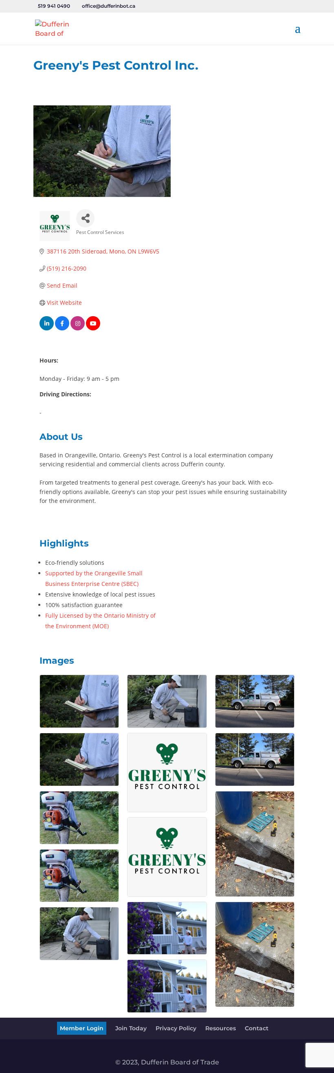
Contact (256, 1028)
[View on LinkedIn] (47, 328)
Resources (220, 1028)
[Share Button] (85, 218)
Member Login (81, 1028)
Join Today (131, 1028)
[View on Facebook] (62, 328)
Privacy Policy (176, 1028)
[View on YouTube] (93, 328)
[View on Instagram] (77, 328)
